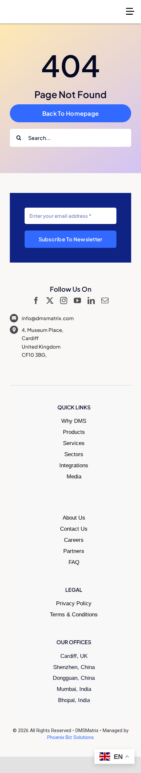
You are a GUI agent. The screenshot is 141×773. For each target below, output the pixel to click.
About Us (74, 518)
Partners (73, 551)
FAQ (74, 562)
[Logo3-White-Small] (39, 8)
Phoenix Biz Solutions (70, 737)
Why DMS (73, 421)
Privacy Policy (73, 603)
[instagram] (63, 300)
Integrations (73, 465)
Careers (74, 540)
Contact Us (74, 529)
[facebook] (36, 300)
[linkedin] (91, 300)
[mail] (105, 300)
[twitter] (49, 300)
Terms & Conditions (74, 614)
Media (74, 476)
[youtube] (77, 300)
